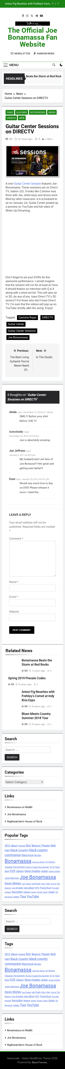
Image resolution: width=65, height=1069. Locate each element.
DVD (12, 871)
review (33, 892)
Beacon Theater (41, 845)
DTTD (52, 867)
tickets (16, 896)
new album (29, 888)
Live (48, 883)
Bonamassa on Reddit (19, 807)
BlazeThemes (39, 1062)
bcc (28, 845)
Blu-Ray (37, 855)
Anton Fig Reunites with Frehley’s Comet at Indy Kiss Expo (38, 696)
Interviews (37, 112)
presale (8, 892)
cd (46, 862)
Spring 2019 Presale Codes (27, 678)
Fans (10, 112)
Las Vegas (26, 884)
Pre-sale (55, 888)
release (26, 892)
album (14, 845)
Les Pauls (36, 883)
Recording (17, 892)
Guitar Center (16, 324)
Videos (11, 118)
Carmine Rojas (27, 317)
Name (13, 582)
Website (14, 611)
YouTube (33, 896)
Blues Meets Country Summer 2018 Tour (28, 3)
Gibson (20, 871)
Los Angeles (17, 888)
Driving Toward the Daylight (37, 867)
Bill (10, 139)
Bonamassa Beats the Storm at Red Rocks (35, 76)
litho (43, 884)
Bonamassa (18, 861)
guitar (44, 871)
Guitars (21, 112)
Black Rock (28, 855)
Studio (51, 892)
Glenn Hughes (32, 871)
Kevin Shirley (13, 883)
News (51, 112)
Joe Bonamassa (18, 337)
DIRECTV (47, 317)
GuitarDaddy (16, 431)
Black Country (19, 850)
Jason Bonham (12, 878)
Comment (16, 538)
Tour (23, 896)
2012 (7, 845)
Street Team (42, 892)
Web (21, 118)
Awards (21, 846)
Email (13, 596)
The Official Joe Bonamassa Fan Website (32, 37)
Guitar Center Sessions (22, 330)
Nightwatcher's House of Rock (24, 821)
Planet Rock (45, 888)
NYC (37, 888)
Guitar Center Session (27, 183)
